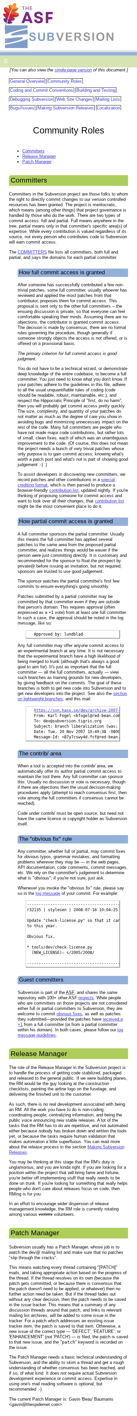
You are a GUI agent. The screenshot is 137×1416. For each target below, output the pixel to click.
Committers (33, 150)
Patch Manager (37, 161)
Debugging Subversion (31, 99)
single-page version (73, 69)
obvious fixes (69, 1013)
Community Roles (65, 81)
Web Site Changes (74, 99)
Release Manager (39, 156)
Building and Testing (95, 90)
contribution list (63, 490)
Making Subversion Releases (66, 107)
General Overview (27, 81)
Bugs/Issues (22, 107)
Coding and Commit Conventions (41, 90)
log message (48, 893)
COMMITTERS (32, 252)
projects (86, 997)
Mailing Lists (108, 99)
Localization (108, 107)
